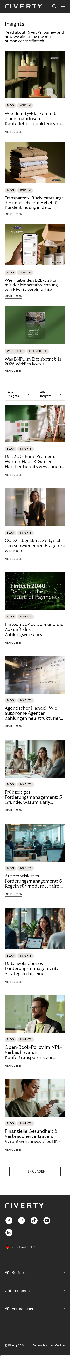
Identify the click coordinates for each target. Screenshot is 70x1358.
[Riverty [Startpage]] (23, 6)
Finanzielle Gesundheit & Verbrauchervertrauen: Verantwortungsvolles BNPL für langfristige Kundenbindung (34, 1136)
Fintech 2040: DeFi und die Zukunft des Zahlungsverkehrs (34, 629)
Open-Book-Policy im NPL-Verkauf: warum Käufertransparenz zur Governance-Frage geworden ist (33, 1052)
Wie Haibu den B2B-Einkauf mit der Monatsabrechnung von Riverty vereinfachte (32, 285)
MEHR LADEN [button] (35, 1171)
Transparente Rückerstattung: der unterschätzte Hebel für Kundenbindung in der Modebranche (34, 203)
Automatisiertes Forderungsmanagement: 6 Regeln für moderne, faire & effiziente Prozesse (34, 881)
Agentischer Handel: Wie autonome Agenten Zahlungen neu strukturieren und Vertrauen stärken (35, 713)
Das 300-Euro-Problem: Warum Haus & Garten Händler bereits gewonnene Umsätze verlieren (34, 461)
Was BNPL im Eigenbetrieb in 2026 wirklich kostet (33, 361)
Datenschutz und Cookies (49, 1345)
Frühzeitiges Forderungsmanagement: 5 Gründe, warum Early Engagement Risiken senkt (33, 797)
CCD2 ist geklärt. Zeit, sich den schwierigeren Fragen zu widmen (35, 545)
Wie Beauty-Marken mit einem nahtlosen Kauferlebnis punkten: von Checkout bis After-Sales (33, 118)
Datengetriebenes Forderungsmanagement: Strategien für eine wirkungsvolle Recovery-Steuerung (31, 968)
